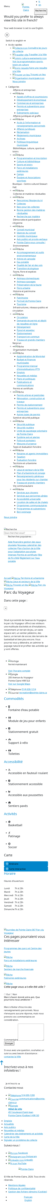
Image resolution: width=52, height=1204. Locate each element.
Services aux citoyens (27, 492)
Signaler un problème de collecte (20, 1140)
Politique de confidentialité (21, 1188)
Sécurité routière (25, 427)
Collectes (21, 203)
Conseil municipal (26, 229)
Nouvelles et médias (27, 375)
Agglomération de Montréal (31, 356)
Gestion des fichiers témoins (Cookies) (27, 1191)
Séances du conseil (26, 232)
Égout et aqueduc (26, 330)
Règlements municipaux (29, 135)
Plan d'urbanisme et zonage (31, 473)
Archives (21, 138)
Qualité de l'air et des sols (30, 265)
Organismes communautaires (32, 505)
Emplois (21, 372)
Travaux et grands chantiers (31, 339)
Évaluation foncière (26, 460)
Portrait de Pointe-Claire (29, 301)
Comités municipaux (27, 236)
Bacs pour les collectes (28, 206)
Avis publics (10, 1127)
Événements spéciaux (28, 112)
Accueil (8, 578)
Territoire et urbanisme (32, 578)
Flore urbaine (23, 288)
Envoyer (9, 1043)
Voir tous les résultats (17, 573)
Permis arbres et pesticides (30, 395)
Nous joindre (10, 517)
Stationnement (24, 333)
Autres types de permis (28, 414)
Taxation (21, 456)
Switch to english (14, 40)
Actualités (9, 1124)
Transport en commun (28, 336)
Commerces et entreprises (30, 103)
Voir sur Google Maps (19, 683)
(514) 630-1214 (28, 689)
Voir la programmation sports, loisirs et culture (28, 63)
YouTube (21, 1163)
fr (39, 1)
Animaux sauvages (26, 281)
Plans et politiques (26, 378)
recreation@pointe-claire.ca (33, 692)
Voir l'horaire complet (19, 670)
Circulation (22, 317)
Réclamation (23, 132)
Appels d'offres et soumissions (32, 96)
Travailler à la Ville (37, 54)
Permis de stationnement (29, 404)
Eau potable (23, 262)
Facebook (23, 1152)
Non (15, 994)
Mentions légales (16, 1185)
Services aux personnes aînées (32, 495)
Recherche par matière (28, 216)
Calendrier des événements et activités (23, 1133)
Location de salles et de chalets (32, 502)
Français (28, 1197)
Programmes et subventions (31, 508)
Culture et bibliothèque (28, 161)
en (40, 4)
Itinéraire (13, 863)
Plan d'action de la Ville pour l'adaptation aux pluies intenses (24, 551)
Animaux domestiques (28, 278)
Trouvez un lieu (38, 74)
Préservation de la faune (29, 284)
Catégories (13, 86)
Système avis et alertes (28, 437)
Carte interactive (17, 868)
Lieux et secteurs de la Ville (30, 469)
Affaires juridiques (26, 129)
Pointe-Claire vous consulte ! (31, 242)
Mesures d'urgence (26, 443)
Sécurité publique (26, 424)
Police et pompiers (26, 440)
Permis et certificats (27, 554)
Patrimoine (22, 297)
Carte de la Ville (11, 1136)
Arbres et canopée (26, 258)
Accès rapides (15, 44)
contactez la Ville (12, 1056)
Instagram (31, 1156)
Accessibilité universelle (29, 499)
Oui (8, 994)
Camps (20, 174)
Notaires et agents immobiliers (32, 453)
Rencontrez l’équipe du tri (30, 200)
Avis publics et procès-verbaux (32, 239)
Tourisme (21, 304)
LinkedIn (28, 1159)
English (28, 1200)
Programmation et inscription (32, 158)
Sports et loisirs (25, 164)
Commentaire (11, 1039)
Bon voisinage (24, 511)
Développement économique (31, 99)
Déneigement (24, 327)
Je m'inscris (12, 1083)
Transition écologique (28, 268)
